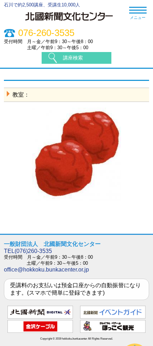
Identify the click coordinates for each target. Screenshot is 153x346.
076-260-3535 (46, 33)
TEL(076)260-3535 (28, 251)
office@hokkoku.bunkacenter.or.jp (46, 270)
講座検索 (73, 58)
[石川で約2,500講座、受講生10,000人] (72, 22)
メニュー (138, 17)
